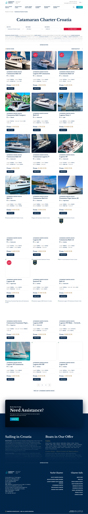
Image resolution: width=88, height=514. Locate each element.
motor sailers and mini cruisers (31, 456)
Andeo (54, 443)
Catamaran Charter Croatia (21, 11)
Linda (72, 443)
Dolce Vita (63, 444)
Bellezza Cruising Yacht (64, 462)
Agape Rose (55, 458)
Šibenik (12, 117)
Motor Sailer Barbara (71, 453)
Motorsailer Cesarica (50, 455)
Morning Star (70, 444)
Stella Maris (63, 443)
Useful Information (77, 490)
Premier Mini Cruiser (68, 460)
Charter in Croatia (9, 11)
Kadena (58, 444)
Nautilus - (69, 446)
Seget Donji (66, 200)
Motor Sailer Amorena (60, 453)
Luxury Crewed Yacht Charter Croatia (28, 7)
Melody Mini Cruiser (63, 458)
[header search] (73, 7)
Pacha (75, 444)
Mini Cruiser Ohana (56, 459)
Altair (75, 447)
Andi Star (80, 444)
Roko (81, 456)
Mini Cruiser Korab (60, 455)
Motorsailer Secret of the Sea (57, 456)
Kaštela (12, 76)
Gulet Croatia (48, 443)
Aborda (58, 443)
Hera (47, 446)
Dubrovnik (39, 76)
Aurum (50, 446)
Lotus (73, 446)
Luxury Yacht (49, 458)
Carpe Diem (67, 447)
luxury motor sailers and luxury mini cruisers (26, 461)
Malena (60, 446)
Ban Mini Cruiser (73, 458)
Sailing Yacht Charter (56, 7)
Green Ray (54, 447)
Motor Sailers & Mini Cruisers (18, 7)
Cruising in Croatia (77, 488)
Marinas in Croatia (78, 486)
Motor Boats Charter (47, 7)
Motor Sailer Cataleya (70, 456)
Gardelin (47, 444)
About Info (80, 477)
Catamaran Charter (38, 7)
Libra (54, 444)
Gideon (69, 443)
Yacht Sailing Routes (77, 483)
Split (64, 117)
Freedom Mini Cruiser (67, 459)
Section (44, 44)
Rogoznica (13, 325)
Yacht (77, 456)
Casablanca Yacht (49, 453)
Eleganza (55, 446)
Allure (62, 447)
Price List (80, 479)
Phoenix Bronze (53, 449)
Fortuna (77, 443)
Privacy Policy (79, 492)
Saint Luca (78, 446)
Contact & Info (79, 494)
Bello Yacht (55, 462)
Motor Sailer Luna (70, 455)
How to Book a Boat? (77, 481)
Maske (58, 447)
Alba (51, 444)
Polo (72, 447)
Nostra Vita (48, 447)
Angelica (65, 446)
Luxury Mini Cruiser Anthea (56, 460)
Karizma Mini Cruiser (76, 462)
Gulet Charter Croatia (8, 7)
